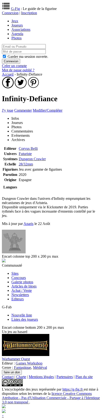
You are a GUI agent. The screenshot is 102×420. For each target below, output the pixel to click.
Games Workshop (29, 363)
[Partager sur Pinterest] (33, 87)
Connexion (10, 13)
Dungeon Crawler (32, 159)
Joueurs (17, 25)
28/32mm (26, 164)
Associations (20, 29)
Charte (21, 377)
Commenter (23, 110)
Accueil (8, 74)
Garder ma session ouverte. (28, 57)
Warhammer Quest (16, 359)
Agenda (17, 34)
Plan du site (84, 377)
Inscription (29, 13)
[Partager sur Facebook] (8, 87)
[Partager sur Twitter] (21, 87)
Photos (16, 38)
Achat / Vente (21, 290)
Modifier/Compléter (47, 110)
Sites (15, 273)
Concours (18, 278)
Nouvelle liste (21, 315)
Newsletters (20, 295)
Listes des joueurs (24, 319)
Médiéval (40, 367)
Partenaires (64, 377)
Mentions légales (41, 377)
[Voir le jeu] (25, 355)
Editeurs (17, 299)
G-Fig (15, 9)
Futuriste (25, 154)
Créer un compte (14, 66)
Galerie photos (22, 282)
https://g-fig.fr (73, 389)
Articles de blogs (24, 286)
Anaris (28, 224)
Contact (8, 377)
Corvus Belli (28, 148)
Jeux (14, 21)
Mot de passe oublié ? (18, 70)
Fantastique (22, 367)
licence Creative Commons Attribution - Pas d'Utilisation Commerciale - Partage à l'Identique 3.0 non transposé (51, 398)
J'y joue (7, 110)
